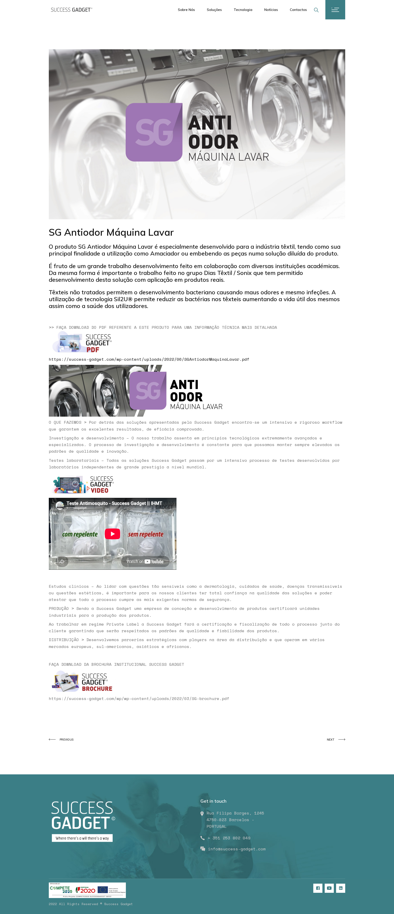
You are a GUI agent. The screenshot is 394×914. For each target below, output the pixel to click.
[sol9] (197, 134)
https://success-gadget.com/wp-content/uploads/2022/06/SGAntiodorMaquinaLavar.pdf (149, 359)
